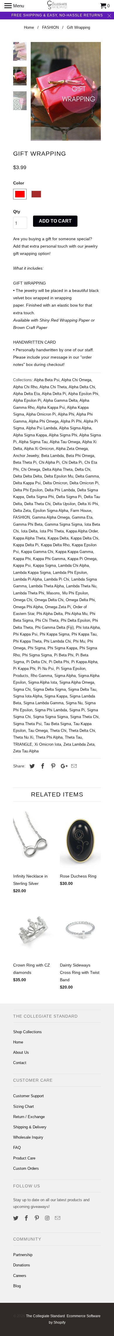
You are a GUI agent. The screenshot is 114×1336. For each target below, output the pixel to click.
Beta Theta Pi (25, 462)
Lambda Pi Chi (56, 579)
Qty (16, 211)
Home (18, 1042)
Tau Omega (38, 730)
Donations (21, 1265)
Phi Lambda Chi (57, 641)
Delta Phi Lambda (60, 490)
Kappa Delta (58, 538)
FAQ (17, 1147)
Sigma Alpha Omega (76, 682)
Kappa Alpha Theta (29, 538)
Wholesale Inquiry (28, 1137)
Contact (19, 1063)
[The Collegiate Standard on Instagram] (47, 1218)
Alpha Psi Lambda (41, 428)
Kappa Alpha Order (82, 531)
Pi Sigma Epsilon (70, 668)
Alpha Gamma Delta (60, 400)
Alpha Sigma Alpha (75, 428)
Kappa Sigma (44, 565)
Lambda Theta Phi (28, 593)
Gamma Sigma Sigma (63, 524)
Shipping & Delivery (29, 1127)
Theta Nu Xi (23, 737)
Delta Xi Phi (88, 504)
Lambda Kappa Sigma (32, 572)
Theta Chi (58, 730)
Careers (19, 1275)
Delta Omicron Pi (84, 483)
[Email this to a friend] (73, 766)
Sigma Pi (77, 710)
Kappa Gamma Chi (37, 551)
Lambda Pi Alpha (27, 579)
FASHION (21, 517)
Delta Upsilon (64, 504)
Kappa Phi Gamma (49, 559)
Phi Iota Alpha (88, 627)
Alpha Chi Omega (76, 380)
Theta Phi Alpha (49, 737)
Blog (17, 1286)
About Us (21, 1052)
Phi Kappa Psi (25, 634)
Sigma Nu (74, 703)
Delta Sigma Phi (40, 497)
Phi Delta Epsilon (75, 620)
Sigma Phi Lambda (51, 710)
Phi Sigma (36, 648)
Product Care (24, 1158)
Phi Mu (79, 641)
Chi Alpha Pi (49, 462)
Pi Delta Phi (59, 662)
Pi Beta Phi (63, 655)
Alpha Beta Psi (46, 380)
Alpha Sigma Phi (63, 435)
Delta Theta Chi (37, 504)
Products (20, 675)
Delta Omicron (55, 483)
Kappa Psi (22, 565)
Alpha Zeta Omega (72, 448)
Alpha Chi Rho (25, 387)
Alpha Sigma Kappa (30, 435)
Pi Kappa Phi (24, 668)
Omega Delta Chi (48, 600)
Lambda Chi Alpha (73, 565)
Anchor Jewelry (26, 455)
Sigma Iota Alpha (27, 696)
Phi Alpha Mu (76, 613)
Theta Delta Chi (82, 730)
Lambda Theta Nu (81, 586)
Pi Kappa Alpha (84, 662)
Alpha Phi (66, 414)
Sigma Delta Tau (82, 689)
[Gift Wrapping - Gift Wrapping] (66, 91)
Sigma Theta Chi (84, 717)
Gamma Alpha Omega (51, 517)
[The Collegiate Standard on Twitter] (16, 1218)
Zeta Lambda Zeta (78, 744)
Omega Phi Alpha (28, 607)
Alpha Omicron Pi (41, 414)
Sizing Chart (23, 1106)
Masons (53, 593)
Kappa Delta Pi (26, 545)
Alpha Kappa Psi (51, 407)
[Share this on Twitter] (31, 766)
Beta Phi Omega (80, 455)
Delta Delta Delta (27, 476)
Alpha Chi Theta (53, 387)
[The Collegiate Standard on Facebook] (27, 1218)
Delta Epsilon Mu (58, 476)
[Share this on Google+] (62, 766)
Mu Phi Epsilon (75, 593)
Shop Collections (27, 1032)
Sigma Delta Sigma (49, 689)
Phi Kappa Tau (84, 634)
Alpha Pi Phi (71, 421)
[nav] (14, 6)
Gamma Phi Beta (27, 524)
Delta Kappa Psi (27, 483)
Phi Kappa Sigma (54, 634)
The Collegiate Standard (45, 1316)
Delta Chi (82, 469)
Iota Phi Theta (52, 531)
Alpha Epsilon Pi (27, 400)
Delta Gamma (87, 476)
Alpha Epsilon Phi (83, 393)
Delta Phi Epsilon (27, 490)
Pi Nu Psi (46, 668)
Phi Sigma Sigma (37, 655)
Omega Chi (22, 600)
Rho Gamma (41, 675)
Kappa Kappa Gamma (74, 551)
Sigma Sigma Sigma (50, 717)
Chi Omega (30, 469)
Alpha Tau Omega (65, 442)
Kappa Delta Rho (55, 545)
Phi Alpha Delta (50, 613)
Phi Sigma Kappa (62, 648)
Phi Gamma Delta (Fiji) (54, 627)
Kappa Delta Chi (84, 538)
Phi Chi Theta (46, 620)
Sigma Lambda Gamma (43, 703)
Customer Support (28, 1096)
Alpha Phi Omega (43, 421)
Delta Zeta (22, 510)
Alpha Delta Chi (82, 387)
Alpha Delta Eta (26, 393)
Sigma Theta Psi (27, 724)
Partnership (22, 1255)
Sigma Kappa (55, 696)
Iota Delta (29, 531)
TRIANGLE (22, 744)
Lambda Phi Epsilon (70, 572)
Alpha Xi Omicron (39, 448)
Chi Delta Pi (72, 462)
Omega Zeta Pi (58, 607)
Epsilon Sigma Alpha (50, 510)
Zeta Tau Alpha (26, 751)
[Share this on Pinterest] (52, 766)
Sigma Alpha (65, 675)
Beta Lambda (52, 455)
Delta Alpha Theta (57, 469)
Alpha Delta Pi (54, 393)
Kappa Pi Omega (82, 559)
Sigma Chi (22, 689)
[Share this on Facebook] (41, 766)
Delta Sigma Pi (69, 497)
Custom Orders (26, 1168)
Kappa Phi (22, 559)
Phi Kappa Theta (27, 641)
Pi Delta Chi (36, 662)
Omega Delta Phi (80, 600)
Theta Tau (73, 737)
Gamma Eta (82, 517)
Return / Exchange (29, 1117)
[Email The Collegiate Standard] (58, 1218)
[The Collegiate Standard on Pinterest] (37, 1218)
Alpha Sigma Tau (33, 442)
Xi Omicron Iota (47, 744)
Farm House (80, 510)
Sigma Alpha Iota (42, 682)
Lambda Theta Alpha (46, 586)
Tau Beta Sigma (57, 724)
